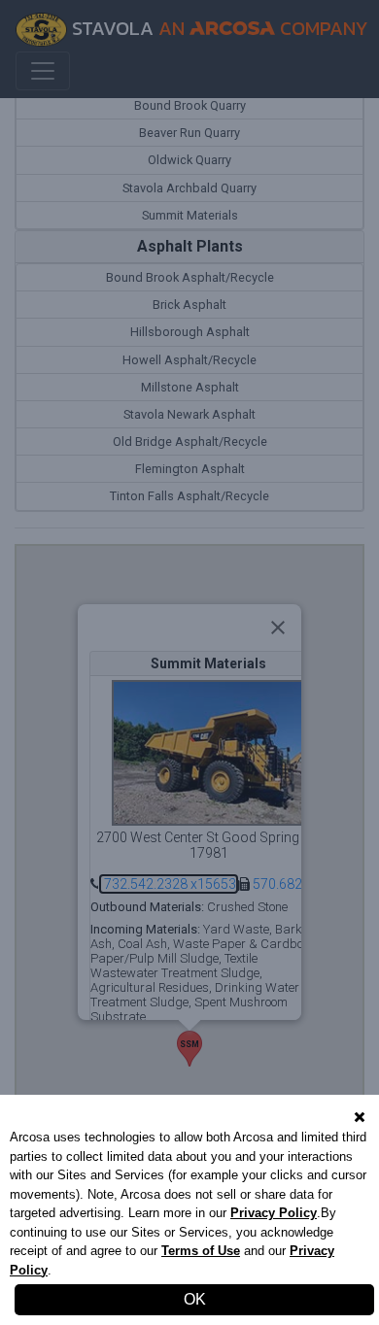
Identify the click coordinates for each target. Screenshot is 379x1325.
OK (195, 1299)
